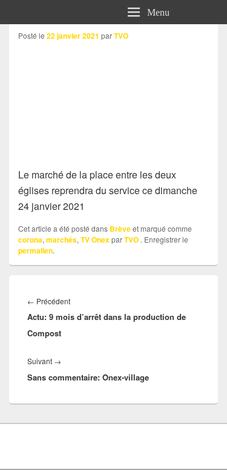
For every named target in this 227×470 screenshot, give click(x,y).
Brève (120, 228)
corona (30, 239)
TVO (121, 35)
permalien (35, 250)
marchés (61, 239)
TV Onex (95, 239)
